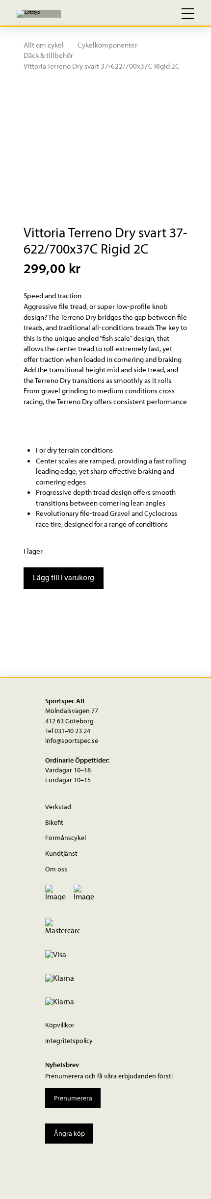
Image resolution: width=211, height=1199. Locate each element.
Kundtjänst (61, 853)
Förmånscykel (65, 837)
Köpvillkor (60, 1024)
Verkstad (58, 806)
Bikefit (54, 822)
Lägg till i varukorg (63, 577)
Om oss (56, 868)
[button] (145, 14)
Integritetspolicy (69, 1040)
